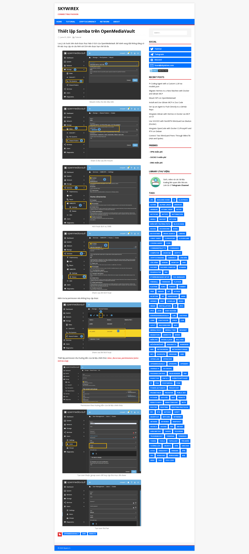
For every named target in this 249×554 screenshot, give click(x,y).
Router (153, 407)
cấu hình (154, 262)
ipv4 (181, 306)
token (153, 441)
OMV (84, 534)
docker (153, 267)
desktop (175, 262)
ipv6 (152, 311)
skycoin (166, 417)
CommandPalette (158, 248)
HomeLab (171, 301)
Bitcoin (172, 219)
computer (154, 253)
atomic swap (167, 209)
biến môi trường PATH (160, 224)
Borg (175, 229)
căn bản (183, 258)
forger (172, 287)
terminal (170, 436)
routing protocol (180, 407)
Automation (177, 214)
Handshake (172, 296)
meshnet (183, 330)
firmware (166, 282)
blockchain (179, 224)
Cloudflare (184, 238)
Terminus (182, 436)
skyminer (177, 417)
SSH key (180, 426)
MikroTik (167, 335)
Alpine (153, 205)
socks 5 (153, 426)
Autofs (165, 214)
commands (174, 248)
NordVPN (161, 354)
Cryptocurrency (87, 21)
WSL (183, 455)
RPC (151, 412)
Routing (164, 407)
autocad (154, 214)
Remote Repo (156, 402)
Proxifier (169, 393)
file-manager (179, 277)
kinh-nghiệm (170, 311)
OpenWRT (184, 364)
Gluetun (154, 296)
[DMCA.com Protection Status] (158, 71)
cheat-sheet (155, 238)
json (159, 311)
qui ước (164, 397)
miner (177, 335)
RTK (158, 412)
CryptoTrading (157, 258)
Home (59, 21)
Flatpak (153, 287)
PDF (185, 373)
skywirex (165, 422)
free (152, 291)
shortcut (154, 417)
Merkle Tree (170, 330)
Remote (92, 534)
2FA (151, 200)
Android (178, 205)
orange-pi (154, 369)
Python (153, 397)
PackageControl (157, 373)
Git (168, 291)
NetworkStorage (180, 349)
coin (168, 243)
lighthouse (163, 320)
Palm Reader (174, 373)
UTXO (152, 451)
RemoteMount (171, 402)
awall (153, 219)
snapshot (177, 422)
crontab (167, 253)
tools (162, 441)
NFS (151, 354)
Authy (179, 209)
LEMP (152, 320)
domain (182, 267)
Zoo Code (169, 460)
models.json (166, 340)
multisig (180, 340)
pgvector (154, 378)
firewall (154, 282)
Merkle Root (156, 330)
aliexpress (183, 200)
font (163, 287)
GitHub (177, 291)
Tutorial (70, 21)
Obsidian (173, 354)
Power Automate (157, 388)
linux (174, 320)
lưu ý (152, 325)
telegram (178, 431)
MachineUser (164, 325)
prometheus (155, 393)
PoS (157, 383)
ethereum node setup (159, 277)
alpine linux (165, 205)
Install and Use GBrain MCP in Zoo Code (166, 102)
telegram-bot (156, 436)
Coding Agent (156, 243)
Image (152, 306)
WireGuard (173, 455)
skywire (153, 422)
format (182, 287)
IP (175, 306)
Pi (151, 383)
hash (183, 296)
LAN (174, 315)
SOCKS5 (163, 426)
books (153, 229)
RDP (173, 397)
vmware (174, 451)
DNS (184, 262)
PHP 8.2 (165, 378)
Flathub (177, 282)
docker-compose (167, 267)
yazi (160, 460)
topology (173, 441)
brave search (169, 234)
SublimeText (155, 431)
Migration (155, 335)
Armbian (154, 209)
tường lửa (155, 446)
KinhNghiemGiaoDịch (159, 315)
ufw (176, 446)
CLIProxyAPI (170, 238)
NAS (152, 349)
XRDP (152, 460)
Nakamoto (171, 344)
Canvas (182, 234)
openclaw (154, 359)
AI (174, 200)
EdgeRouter (155, 272)
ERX (166, 272)
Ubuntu (167, 446)
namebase (184, 344)
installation (165, 306)
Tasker (168, 431)
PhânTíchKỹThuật (180, 378)
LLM (182, 320)
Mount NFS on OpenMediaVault (162, 98)
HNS (162, 301)
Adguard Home (163, 200)
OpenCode (167, 359)
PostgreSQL (167, 383)
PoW (178, 383)
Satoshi (167, 412)
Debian (165, 262)
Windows (161, 455)
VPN (183, 451)
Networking (162, 349)
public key (181, 393)
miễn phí (154, 340)
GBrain (161, 291)
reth (184, 402)
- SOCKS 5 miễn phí (157, 157)
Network (104, 21)
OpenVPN (173, 364)
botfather (155, 234)
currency (172, 258)
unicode (185, 446)
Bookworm (165, 229)
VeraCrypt (163, 451)
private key (174, 388)
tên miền (185, 441)
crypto (177, 253)
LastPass (183, 315)
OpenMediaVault (71, 534)
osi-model (167, 369)
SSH (171, 426)
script (177, 412)
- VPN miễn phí (155, 152)
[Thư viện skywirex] (155, 186)
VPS (151, 455)
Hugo (181, 301)
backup (162, 219)
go (163, 296)
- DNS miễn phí (155, 162)
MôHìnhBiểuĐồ (156, 344)
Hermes (153, 301)
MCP (175, 325)
